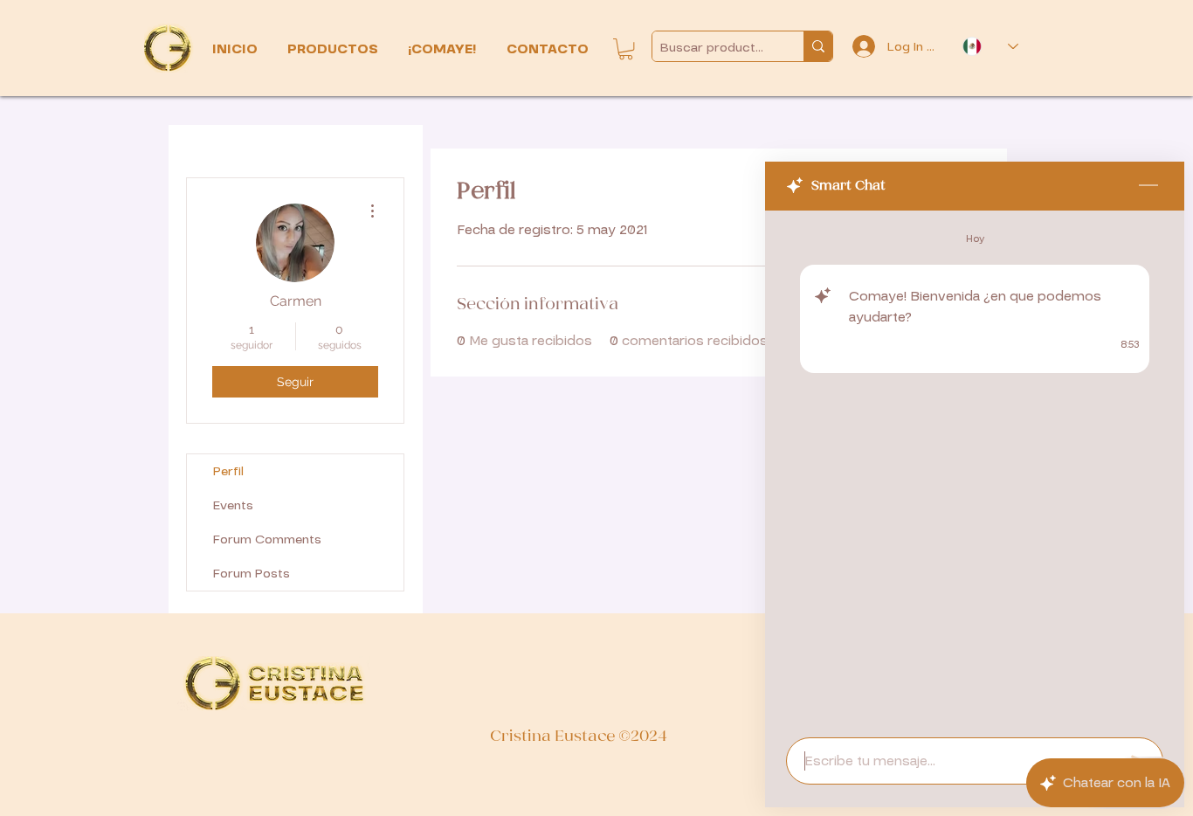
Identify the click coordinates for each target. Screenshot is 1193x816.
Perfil (228, 471)
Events (233, 505)
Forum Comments (267, 539)
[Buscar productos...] (817, 46)
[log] (974, 469)
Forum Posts (251, 573)
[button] (334, 49)
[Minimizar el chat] (1148, 186)
